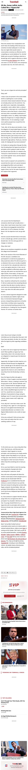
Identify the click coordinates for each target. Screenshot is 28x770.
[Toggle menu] (2, 2)
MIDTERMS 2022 (4, 578)
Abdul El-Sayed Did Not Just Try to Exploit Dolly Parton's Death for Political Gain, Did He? (13, 758)
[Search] (25, 1)
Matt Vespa (4, 624)
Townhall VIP (4, 543)
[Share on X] (2, 573)
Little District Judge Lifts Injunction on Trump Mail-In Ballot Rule (14, 666)
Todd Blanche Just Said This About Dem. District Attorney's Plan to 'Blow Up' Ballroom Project (13, 644)
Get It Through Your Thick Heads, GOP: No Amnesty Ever (13, 701)
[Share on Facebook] (7, 573)
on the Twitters (12, 60)
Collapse (22, 534)
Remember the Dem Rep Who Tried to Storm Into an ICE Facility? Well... (13, 622)
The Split (9, 536)
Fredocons (4, 481)
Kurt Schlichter (4, 10)
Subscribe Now (20, 596)
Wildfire (17, 534)
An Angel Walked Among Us (8, 716)
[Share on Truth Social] (5, 573)
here (24, 528)
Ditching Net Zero (6, 711)
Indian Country (10, 534)
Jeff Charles (4, 646)
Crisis (2, 536)
